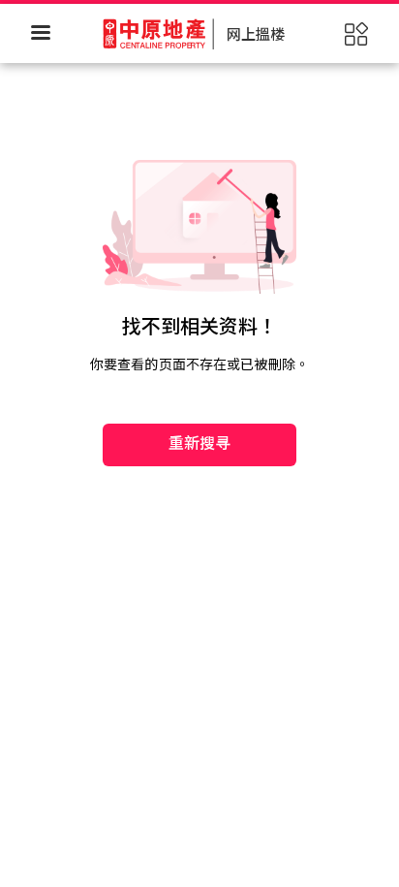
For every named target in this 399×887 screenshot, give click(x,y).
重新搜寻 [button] (200, 443)
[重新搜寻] (199, 384)
